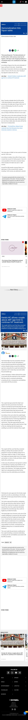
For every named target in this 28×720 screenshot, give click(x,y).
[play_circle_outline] (12, 248)
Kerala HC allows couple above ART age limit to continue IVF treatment (13, 320)
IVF (10, 542)
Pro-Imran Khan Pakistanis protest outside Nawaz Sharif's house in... (12, 261)
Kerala (3, 24)
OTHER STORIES (5, 239)
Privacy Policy (14, 705)
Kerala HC (7, 542)
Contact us (13, 704)
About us (13, 702)
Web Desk (8, 353)
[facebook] (10, 50)
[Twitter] (13, 50)
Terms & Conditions (14, 706)
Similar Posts (4, 632)
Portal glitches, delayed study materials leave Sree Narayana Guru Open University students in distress (12, 128)
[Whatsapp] (15, 50)
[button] (2, 2)
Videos (3, 256)
